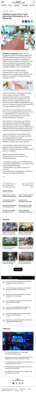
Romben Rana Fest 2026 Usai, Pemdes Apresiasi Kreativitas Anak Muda (25, 206)
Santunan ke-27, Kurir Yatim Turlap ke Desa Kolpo (27, 185)
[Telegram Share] (29, 21)
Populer (9, 277)
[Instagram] (19, 383)
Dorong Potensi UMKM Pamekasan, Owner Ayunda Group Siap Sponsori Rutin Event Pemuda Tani (9, 211)
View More (18, 269)
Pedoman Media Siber (7, 390)
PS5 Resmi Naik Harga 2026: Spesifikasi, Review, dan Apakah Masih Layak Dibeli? (19, 367)
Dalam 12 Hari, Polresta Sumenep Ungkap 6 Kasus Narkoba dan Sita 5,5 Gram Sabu (10, 195)
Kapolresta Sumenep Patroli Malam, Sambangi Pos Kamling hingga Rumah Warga (19, 320)
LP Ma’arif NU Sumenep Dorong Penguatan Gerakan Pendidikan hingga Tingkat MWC (9, 200)
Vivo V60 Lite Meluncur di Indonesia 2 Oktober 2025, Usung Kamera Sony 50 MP (18, 372)
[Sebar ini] (23, 21)
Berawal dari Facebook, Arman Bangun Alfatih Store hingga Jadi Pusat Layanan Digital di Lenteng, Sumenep (19, 357)
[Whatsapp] (32, 21)
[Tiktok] (22, 383)
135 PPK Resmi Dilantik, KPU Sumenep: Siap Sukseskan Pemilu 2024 (9, 185)
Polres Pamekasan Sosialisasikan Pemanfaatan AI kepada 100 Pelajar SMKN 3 (19, 301)
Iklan (22, 390)
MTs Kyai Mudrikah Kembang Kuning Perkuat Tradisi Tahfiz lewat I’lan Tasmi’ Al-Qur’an (26, 211)
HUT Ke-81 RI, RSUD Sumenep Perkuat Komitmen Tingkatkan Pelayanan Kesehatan (19, 282)
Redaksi (30, 389)
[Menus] (2, 2)
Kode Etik (16, 390)
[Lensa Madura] (18, 2)
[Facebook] (13, 383)
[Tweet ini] (26, 21)
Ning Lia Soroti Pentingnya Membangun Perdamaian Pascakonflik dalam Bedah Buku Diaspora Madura (26, 200)
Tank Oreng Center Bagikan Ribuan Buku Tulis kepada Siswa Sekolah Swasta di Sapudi (18, 307)
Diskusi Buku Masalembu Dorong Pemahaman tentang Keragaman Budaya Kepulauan (9, 206)
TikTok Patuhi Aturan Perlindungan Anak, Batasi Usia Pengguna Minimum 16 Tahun (19, 362)
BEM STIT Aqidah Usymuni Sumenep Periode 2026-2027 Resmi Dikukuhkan (26, 195)
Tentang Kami (22, 389)
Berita (4, 22)
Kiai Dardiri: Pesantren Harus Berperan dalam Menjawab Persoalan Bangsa (18, 295)
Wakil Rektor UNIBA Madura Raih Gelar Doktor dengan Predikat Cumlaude (18, 314)
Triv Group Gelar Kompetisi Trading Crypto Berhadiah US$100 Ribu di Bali (16, 353)
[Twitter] (16, 383)
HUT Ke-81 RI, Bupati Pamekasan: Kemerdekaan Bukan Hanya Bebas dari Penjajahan (18, 288)
